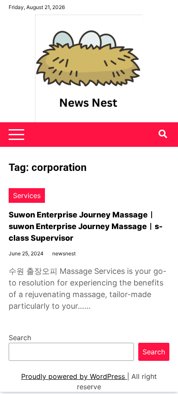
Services (27, 195)
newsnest (64, 253)
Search (20, 337)
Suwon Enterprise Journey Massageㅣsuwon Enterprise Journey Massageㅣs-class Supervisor (85, 226)
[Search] (163, 134)
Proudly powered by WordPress (74, 376)
